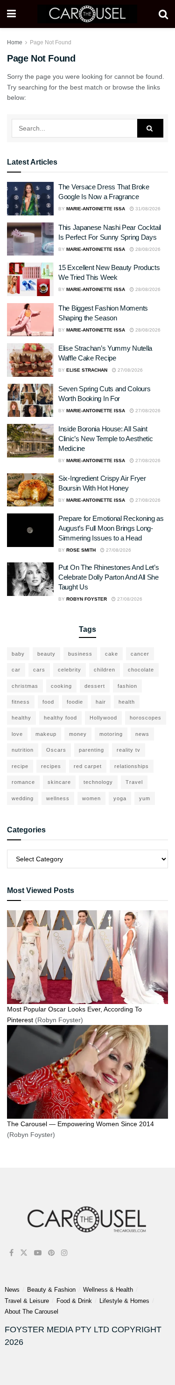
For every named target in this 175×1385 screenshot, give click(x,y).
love (17, 734)
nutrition (23, 750)
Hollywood (103, 717)
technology (98, 782)
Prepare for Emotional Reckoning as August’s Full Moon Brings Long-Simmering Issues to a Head (111, 528)
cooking (61, 686)
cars (39, 669)
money (78, 734)
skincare (59, 782)
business (80, 654)
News (12, 1289)
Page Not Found (50, 42)
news (142, 734)
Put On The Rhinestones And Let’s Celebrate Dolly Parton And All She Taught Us (108, 577)
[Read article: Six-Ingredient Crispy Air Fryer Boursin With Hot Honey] (30, 490)
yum (144, 798)
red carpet (88, 766)
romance (23, 782)
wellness (58, 798)
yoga (119, 798)
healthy (21, 717)
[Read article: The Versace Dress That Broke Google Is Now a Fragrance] (30, 198)
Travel (134, 782)
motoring (111, 734)
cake (111, 654)
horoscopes (145, 717)
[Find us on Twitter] (24, 1252)
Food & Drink (74, 1300)
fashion (127, 686)
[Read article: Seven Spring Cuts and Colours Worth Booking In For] (30, 400)
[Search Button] (163, 14)
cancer (140, 654)
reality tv (128, 750)
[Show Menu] (11, 14)
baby (18, 654)
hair (101, 702)
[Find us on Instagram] (64, 1252)
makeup (45, 734)
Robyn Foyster (86, 599)
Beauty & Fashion (51, 1289)
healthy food (60, 717)
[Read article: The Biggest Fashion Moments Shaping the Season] (30, 320)
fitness (21, 702)
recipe (20, 766)
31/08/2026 (147, 208)
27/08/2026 (129, 370)
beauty (46, 654)
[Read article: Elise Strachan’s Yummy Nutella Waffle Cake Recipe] (30, 360)
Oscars (56, 750)
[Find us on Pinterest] (51, 1252)
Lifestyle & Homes (124, 1300)
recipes (51, 766)
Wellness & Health (108, 1289)
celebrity (69, 669)
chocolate (141, 669)
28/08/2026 (147, 249)
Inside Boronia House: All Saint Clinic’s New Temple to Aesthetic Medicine (105, 438)
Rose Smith (81, 550)
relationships (131, 766)
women (91, 798)
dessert (94, 686)
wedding (23, 798)
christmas (25, 686)
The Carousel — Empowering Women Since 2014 (80, 1124)
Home (14, 42)
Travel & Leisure (27, 1300)
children (104, 669)
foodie (75, 702)
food (48, 702)
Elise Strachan (86, 370)
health (127, 702)
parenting (91, 750)
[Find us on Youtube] (38, 1252)
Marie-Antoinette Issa (95, 208)
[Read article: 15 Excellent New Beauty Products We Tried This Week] (30, 279)
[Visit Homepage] (87, 14)
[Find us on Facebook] (11, 1252)
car (16, 669)
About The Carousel (31, 1311)
